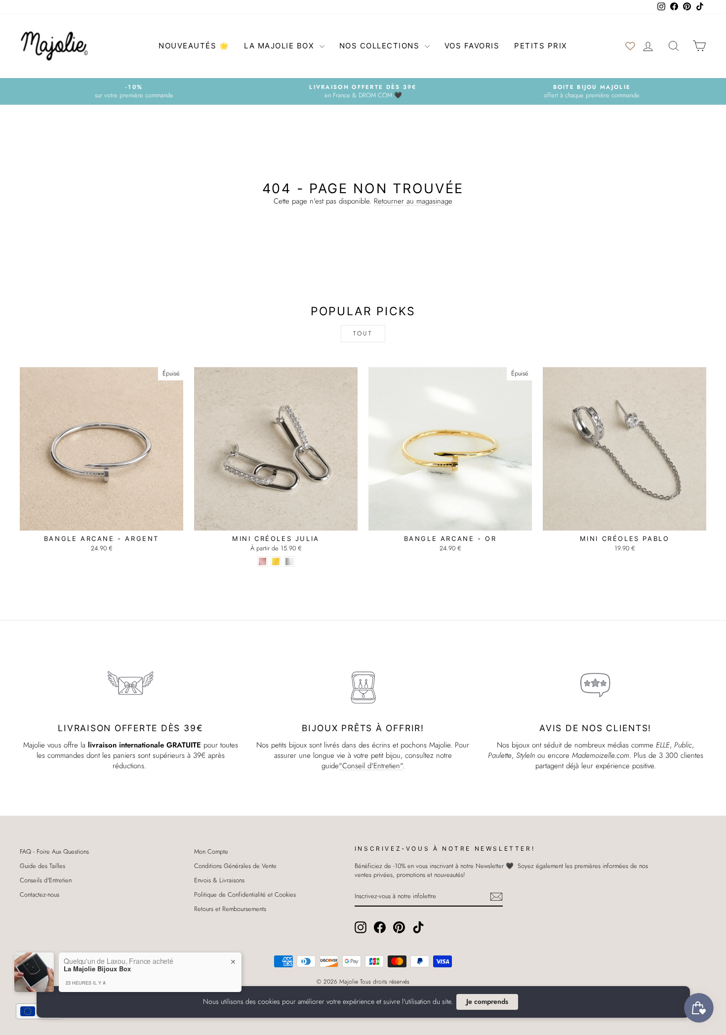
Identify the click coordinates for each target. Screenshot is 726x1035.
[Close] (452, 441)
